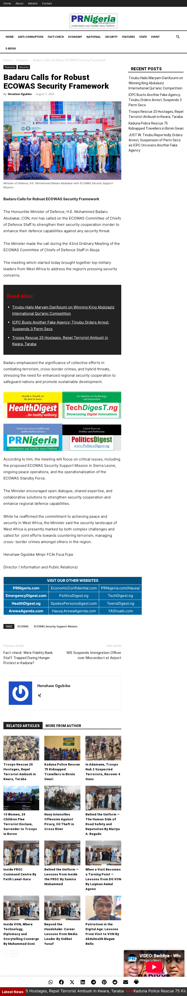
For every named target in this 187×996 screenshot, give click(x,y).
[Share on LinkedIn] (83, 982)
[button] (178, 37)
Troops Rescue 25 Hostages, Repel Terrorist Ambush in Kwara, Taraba (156, 114)
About (19, 3)
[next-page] (14, 953)
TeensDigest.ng (120, 603)
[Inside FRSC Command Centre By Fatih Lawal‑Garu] (21, 853)
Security (111, 36)
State (143, 36)
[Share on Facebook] (61, 982)
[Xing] (41, 696)
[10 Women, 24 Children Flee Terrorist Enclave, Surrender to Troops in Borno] (21, 798)
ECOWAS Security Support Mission (55, 626)
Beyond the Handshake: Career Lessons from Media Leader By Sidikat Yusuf (60, 934)
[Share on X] (72, 982)
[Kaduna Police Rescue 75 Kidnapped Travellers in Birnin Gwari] (62, 748)
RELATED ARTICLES (23, 726)
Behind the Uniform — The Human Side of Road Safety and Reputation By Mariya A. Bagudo (102, 824)
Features (128, 36)
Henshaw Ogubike (20, 94)
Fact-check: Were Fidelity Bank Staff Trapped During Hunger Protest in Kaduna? (28, 658)
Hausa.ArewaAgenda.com (74, 611)
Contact (47, 3)
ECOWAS (23, 626)
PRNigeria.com (26, 588)
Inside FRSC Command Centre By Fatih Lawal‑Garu (19, 874)
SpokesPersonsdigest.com (74, 603)
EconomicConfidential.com (74, 588)
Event (155, 36)
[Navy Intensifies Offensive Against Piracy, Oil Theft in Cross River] (62, 798)
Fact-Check (56, 36)
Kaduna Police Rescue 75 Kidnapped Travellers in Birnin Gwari (156, 125)
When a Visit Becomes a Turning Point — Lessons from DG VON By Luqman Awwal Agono (103, 879)
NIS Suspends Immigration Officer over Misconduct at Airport (94, 655)
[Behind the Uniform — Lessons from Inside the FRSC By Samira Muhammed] (62, 853)
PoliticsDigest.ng (73, 595)
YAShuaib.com (120, 611)
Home (7, 3)
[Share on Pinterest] (104, 982)
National (93, 36)
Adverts (32, 3)
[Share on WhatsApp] (51, 982)
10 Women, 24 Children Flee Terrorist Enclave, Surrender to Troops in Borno (20, 824)
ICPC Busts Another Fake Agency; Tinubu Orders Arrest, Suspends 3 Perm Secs (155, 100)
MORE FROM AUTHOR (63, 726)
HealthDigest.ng (26, 603)
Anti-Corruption (30, 36)
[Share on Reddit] (115, 982)
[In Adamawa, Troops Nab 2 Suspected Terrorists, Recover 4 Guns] (103, 748)
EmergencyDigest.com (26, 595)
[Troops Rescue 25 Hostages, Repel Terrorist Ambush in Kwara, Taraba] (21, 748)
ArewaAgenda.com (26, 611)
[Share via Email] (126, 982)
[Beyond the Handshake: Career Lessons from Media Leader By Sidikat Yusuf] (62, 908)
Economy (75, 36)
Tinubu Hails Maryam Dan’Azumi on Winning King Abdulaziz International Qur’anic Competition (156, 83)
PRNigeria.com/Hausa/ (120, 588)
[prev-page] (6, 953)
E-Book (11, 48)
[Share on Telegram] (93, 982)
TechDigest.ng (120, 595)
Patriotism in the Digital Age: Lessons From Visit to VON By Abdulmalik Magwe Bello (102, 934)
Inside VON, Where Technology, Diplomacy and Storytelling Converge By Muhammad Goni (21, 934)
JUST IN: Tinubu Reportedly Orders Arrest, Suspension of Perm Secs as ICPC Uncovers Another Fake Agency (156, 142)
